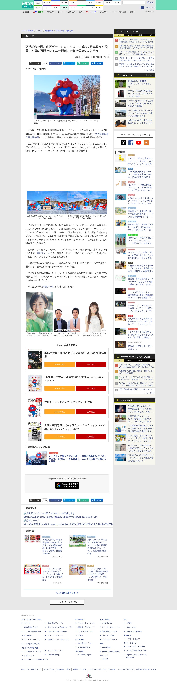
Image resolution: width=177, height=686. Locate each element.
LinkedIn (98, 63)
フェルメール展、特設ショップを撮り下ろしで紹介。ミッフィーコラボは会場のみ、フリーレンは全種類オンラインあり (136, 54)
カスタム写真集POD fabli (137, 651)
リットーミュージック (86, 623)
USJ (113, 12)
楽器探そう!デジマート (86, 627)
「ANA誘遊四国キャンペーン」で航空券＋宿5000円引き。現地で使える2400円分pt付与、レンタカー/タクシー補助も (140, 177)
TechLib (105, 659)
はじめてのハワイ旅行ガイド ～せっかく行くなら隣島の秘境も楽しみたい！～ (140, 458)
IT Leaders (28, 635)
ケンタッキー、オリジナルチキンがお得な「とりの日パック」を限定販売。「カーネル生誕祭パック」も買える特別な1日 (136, 379)
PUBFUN (127, 635)
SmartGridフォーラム (56, 623)
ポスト (37, 63)
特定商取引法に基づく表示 (146, 669)
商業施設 (122, 12)
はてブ (71, 63)
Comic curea (131, 627)
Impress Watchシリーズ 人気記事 (136, 357)
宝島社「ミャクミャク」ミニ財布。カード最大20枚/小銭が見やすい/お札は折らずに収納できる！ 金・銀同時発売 (136, 60)
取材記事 (50, 12)
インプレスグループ (125, 669)
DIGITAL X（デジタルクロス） (59, 640)
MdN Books (106, 647)
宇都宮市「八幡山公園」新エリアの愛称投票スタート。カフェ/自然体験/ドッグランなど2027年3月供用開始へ (136, 66)
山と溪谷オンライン (85, 643)
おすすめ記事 (126, 400)
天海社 (129, 623)
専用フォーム (43, 253)
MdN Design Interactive (111, 651)
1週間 (140, 35)
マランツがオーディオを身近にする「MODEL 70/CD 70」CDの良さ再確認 (140, 103)
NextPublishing (53, 655)
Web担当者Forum (30, 627)
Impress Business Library (57, 631)
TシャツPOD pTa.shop (136, 646)
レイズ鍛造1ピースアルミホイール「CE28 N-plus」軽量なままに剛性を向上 (140, 113)
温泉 (80, 12)
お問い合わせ (49, 669)
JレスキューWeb (108, 635)
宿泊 (131, 12)
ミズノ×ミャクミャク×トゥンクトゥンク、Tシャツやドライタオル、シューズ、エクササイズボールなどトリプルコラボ (140, 203)
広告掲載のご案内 (63, 669)
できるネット (29, 655)
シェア (57, 63)
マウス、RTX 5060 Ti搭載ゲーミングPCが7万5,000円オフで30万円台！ (140, 93)
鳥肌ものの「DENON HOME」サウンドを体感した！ (139, 84)
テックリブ (104, 655)
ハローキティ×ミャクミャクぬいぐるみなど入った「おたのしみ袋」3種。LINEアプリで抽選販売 (52, 574)
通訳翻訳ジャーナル (109, 631)
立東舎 (80, 635)
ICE (125, 620)
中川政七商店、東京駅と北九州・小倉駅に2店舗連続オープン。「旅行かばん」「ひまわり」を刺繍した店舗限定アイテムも (140, 230)
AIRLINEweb (107, 623)
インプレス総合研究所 (32, 631)
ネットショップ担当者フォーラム (60, 627)
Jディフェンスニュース (111, 627)
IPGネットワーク (130, 643)
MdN (101, 644)
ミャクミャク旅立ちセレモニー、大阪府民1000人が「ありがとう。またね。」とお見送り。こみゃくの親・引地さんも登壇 (78, 459)
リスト (45, 63)
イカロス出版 (105, 620)
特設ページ (48, 286)
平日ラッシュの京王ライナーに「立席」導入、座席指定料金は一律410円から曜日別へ (140, 268)
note (84, 63)
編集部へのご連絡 (79, 669)
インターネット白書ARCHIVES (36, 660)
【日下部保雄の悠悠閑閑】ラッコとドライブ (135, 389)
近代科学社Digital (84, 655)
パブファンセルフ (133, 639)
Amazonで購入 (60, 364)
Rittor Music (80, 620)
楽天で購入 (91, 364)
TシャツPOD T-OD (85, 631)
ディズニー (104, 12)
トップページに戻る (67, 602)
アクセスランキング (129, 31)
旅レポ (60, 12)
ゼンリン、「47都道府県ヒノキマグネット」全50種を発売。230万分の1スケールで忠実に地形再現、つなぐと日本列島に (137, 42)
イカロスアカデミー (109, 640)
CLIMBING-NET (84, 647)
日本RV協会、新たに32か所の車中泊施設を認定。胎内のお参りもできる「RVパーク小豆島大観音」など (137, 48)
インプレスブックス (55, 651)
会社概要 (112, 669)
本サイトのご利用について (31, 669)
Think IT (27, 623)
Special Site (126, 75)
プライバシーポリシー (97, 669)
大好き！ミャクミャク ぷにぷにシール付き (68, 402)
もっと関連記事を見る (65, 593)
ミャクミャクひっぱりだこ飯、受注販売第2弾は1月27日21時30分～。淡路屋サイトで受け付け (97, 574)
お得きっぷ (71, 12)
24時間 (129, 35)
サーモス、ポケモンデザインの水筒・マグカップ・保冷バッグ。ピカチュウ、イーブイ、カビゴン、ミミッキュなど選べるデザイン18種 (140, 311)
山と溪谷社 (79, 640)
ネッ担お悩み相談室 (31, 644)
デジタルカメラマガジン (33, 651)
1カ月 (150, 35)
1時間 (119, 35)
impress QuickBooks (134, 631)
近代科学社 (79, 651)
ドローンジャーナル (31, 640)
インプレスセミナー (55, 635)
